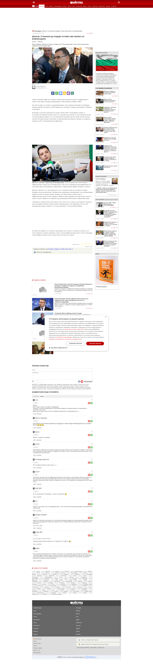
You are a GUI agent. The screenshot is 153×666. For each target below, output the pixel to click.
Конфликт (113, 6)
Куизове (78, 634)
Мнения (51, 6)
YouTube (62, 249)
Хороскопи (95, 6)
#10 (41, 525)
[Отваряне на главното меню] (33, 2)
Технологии (79, 6)
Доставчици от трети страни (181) (74, 329)
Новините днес (37, 608)
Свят (46, 6)
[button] (58, 348)
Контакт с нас (36, 650)
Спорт (89, 6)
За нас (35, 641)
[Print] (72, 93)
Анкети (78, 631)
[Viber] (68, 93)
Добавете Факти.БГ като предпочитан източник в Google (94, 644)
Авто (73, 6)
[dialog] (76, 333)
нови (116, 199)
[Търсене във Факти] (119, 2)
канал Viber (68, 249)
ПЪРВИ (42, 396)
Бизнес (65, 6)
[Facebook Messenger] (60, 93)
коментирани (109, 199)
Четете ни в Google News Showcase (89, 640)
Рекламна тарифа (37, 648)
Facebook (50, 249)
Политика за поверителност (73, 339)
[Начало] (76, 2)
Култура (108, 6)
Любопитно (102, 6)
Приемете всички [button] (95, 343)
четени (101, 199)
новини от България (105, 88)
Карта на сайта (37, 643)
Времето (35, 631)
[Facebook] (52, 93)
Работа (35, 645)
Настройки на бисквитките (57, 339)
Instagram (56, 249)
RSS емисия (38, 638)
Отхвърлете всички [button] (75, 343)
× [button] (105, 316)
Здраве (78, 628)
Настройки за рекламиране (64, 337)
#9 (39, 538)
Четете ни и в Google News (44, 252)
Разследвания (58, 6)
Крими (85, 6)
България (41, 6)
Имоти (69, 6)
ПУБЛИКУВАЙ (88, 381)
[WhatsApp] (56, 93)
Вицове (35, 634)
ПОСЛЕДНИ (36, 396)
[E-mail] (64, 93)
